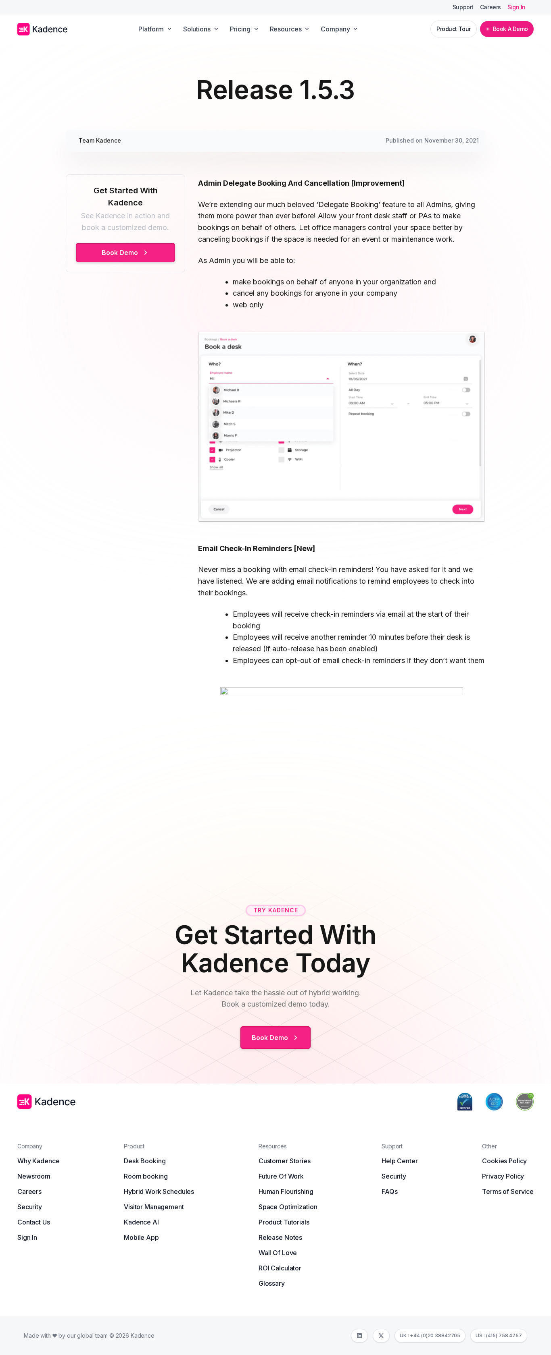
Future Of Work (281, 1176)
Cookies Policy (504, 1161)
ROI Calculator (280, 1268)
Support (463, 7)
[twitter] (381, 1336)
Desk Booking (144, 1161)
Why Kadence (38, 1161)
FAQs (389, 1191)
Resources (286, 29)
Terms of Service (508, 1191)
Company (335, 29)
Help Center (399, 1161)
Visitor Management (154, 1207)
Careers (490, 7)
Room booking (145, 1176)
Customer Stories (285, 1161)
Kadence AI (141, 1222)
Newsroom (33, 1176)
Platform (151, 29)
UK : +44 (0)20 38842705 (430, 1335)
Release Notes (280, 1237)
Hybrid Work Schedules (159, 1191)
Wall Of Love (278, 1253)
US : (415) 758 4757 (499, 1335)
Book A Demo (510, 28)
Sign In (516, 7)
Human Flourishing (286, 1191)
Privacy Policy (503, 1176)
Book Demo (120, 253)
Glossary (272, 1283)
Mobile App (141, 1237)
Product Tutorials (284, 1222)
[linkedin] (359, 1336)
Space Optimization (288, 1207)
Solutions (197, 29)
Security (29, 1207)
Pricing (240, 29)
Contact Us (33, 1222)
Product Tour (453, 28)
